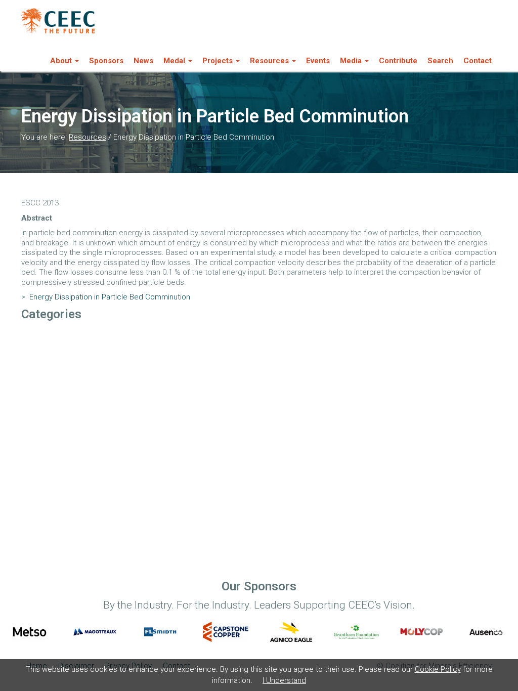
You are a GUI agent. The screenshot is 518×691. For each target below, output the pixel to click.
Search (440, 60)
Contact (477, 60)
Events (318, 60)
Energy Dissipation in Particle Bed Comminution (105, 296)
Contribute (398, 60)
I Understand (284, 680)
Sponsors (106, 60)
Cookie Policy (438, 669)
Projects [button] (217, 60)
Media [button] (351, 60)
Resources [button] (269, 60)
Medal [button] (174, 60)
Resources (87, 137)
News (143, 60)
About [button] (61, 60)
